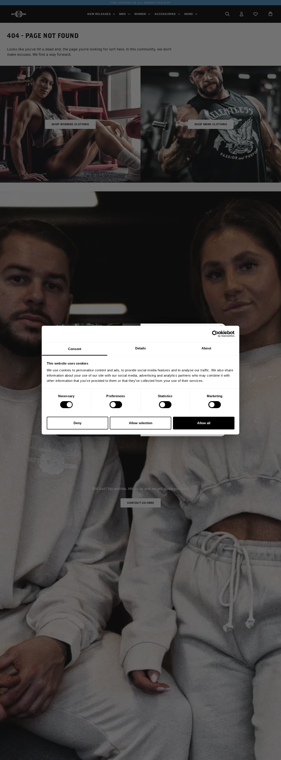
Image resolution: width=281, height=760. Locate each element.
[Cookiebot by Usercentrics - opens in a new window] (215, 334)
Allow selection (140, 423)
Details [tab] (140, 348)
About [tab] (206, 348)
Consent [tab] (74, 349)
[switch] (116, 404)
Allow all (203, 423)
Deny (77, 423)
